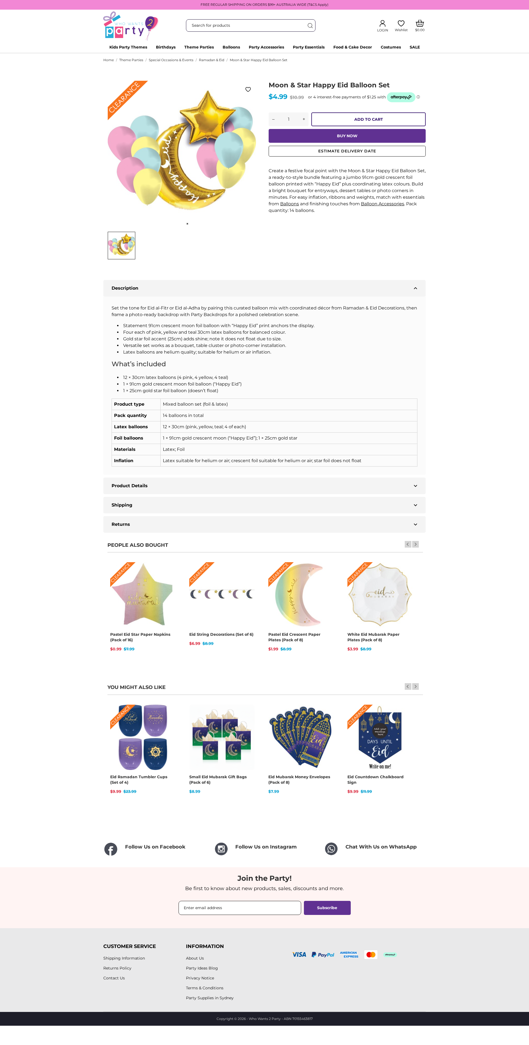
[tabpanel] (182, 155)
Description (265, 288)
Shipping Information (124, 958)
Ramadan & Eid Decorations (373, 308)
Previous (408, 544)
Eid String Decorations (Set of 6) (221, 634)
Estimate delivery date (347, 151)
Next (415, 544)
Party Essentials (309, 47)
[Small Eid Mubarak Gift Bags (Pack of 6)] (247, 724)
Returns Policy (117, 968)
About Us (195, 958)
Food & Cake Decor (352, 47)
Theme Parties (199, 47)
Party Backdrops (209, 314)
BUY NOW (347, 135)
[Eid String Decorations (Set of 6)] (247, 581)
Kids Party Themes (128, 47)
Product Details (265, 486)
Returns (265, 524)
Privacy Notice (200, 978)
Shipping (265, 505)
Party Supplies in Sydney (210, 997)
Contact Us (114, 978)
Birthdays (166, 47)
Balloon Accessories (382, 203)
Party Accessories (266, 47)
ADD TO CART (368, 119)
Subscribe (327, 907)
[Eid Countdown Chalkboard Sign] (405, 724)
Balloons (231, 47)
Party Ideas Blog (202, 968)
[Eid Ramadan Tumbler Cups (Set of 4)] (168, 724)
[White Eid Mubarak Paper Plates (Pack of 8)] (405, 581)
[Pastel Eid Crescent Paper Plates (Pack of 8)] (326, 581)
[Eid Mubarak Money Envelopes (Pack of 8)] (326, 724)
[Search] (309, 25)
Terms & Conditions (204, 987)
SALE (415, 47)
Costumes (391, 47)
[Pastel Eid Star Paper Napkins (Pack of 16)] (168, 581)
